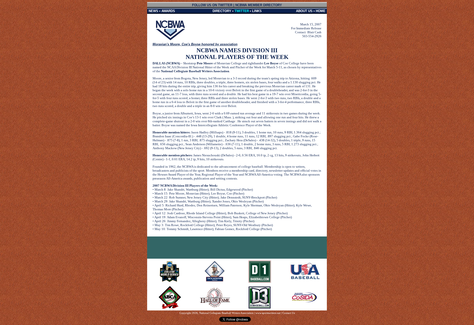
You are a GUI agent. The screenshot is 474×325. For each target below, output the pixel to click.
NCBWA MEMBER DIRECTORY (258, 5)
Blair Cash (314, 32)
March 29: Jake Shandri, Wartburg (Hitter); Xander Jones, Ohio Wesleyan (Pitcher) (209, 201)
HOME (320, 11)
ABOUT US (304, 11)
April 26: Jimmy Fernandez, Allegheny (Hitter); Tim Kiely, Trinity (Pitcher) (204, 221)
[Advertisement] (237, 247)
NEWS (153, 11)
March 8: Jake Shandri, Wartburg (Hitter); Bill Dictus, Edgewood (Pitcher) (204, 189)
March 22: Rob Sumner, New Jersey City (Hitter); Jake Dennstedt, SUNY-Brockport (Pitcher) (216, 197)
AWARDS (168, 11)
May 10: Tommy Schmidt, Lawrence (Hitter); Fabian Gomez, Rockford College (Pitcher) (213, 229)
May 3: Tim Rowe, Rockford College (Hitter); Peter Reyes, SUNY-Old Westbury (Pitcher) (214, 225)
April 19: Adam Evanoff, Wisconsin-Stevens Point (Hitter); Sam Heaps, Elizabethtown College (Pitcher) (223, 217)
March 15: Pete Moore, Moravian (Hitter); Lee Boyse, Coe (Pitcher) (199, 193)
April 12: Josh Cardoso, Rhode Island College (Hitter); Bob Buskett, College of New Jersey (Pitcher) (221, 213)
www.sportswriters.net (268, 313)
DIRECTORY (222, 11)
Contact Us (288, 313)
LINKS (257, 11)
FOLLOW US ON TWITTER (212, 5)
